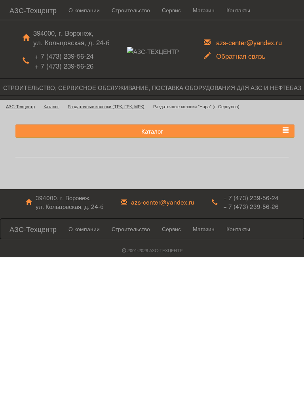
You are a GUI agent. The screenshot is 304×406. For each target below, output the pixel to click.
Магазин (204, 10)
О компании (84, 10)
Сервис (171, 10)
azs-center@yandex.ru (249, 42)
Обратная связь (241, 56)
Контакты (238, 10)
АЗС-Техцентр (33, 10)
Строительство (131, 10)
